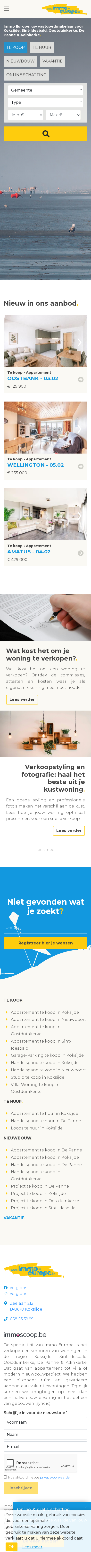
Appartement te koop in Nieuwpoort (48, 1019)
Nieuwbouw (20, 61)
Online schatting (26, 74)
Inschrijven (21, 1488)
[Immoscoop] (25, 1334)
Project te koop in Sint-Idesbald (43, 1208)
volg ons (18, 1287)
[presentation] (79, 341)
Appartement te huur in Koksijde (44, 1113)
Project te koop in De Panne (40, 1186)
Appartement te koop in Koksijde (45, 1012)
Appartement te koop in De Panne (46, 1150)
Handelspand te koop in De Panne (46, 1164)
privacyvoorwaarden (56, 1477)
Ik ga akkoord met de (40, 1477)
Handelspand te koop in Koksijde (45, 1062)
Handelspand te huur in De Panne (46, 1120)
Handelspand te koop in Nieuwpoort (48, 1070)
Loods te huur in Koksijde (37, 1128)
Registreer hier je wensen (45, 943)
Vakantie (52, 61)
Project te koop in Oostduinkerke (45, 1201)
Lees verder (22, 699)
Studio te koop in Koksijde (37, 1077)
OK (11, 1546)
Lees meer (45, 849)
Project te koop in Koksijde (38, 1193)
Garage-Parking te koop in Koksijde (47, 1055)
